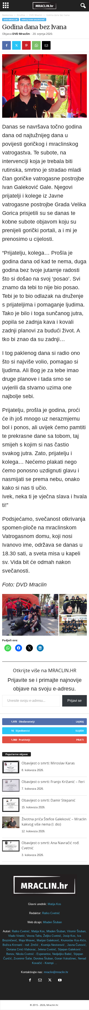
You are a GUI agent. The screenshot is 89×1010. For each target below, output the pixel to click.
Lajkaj (80, 721)
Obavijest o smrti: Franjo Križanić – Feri (53, 781)
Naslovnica (7, 15)
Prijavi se (74, 700)
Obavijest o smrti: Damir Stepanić (48, 800)
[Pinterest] (26, 45)
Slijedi (79, 730)
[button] (30, 615)
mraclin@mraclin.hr (56, 972)
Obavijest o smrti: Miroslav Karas (48, 763)
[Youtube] (59, 980)
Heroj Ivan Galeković (33, 19)
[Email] (46, 45)
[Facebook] (6, 45)
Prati (80, 739)
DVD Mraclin (35, 15)
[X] (16, 45)
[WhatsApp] (36, 45)
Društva (21, 15)
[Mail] (40, 980)
